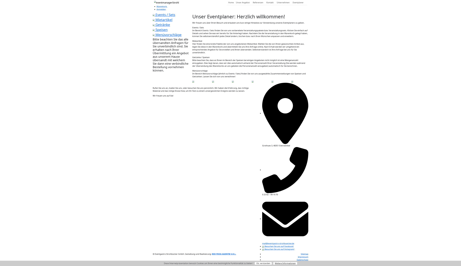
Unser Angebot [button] (243, 2)
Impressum (303, 257)
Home (231, 2)
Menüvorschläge (168, 34)
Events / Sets (165, 14)
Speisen (161, 29)
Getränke (162, 24)
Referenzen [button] (258, 2)
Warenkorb (162, 6)
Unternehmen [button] (283, 2)
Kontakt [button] (270, 2)
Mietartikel (163, 19)
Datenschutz (302, 259)
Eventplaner (298, 2)
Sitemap (304, 254)
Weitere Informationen (285, 263)
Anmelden (161, 9)
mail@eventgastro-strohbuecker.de (278, 243)
